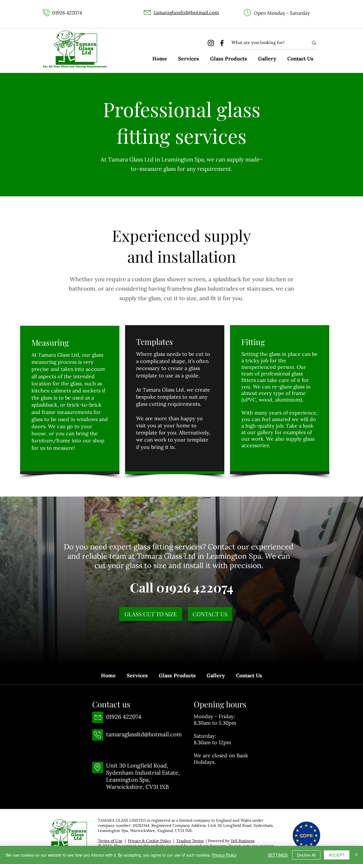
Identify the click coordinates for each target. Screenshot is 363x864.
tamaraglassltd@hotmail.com (186, 12)
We (257, 386)
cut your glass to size (130, 565)
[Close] (356, 854)
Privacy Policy (224, 855)
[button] (188, 58)
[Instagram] (211, 43)
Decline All (306, 855)
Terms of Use (110, 840)
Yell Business (242, 840)
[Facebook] (222, 43)
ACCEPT (337, 855)
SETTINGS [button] (278, 855)
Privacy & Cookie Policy (149, 840)
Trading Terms (190, 840)
